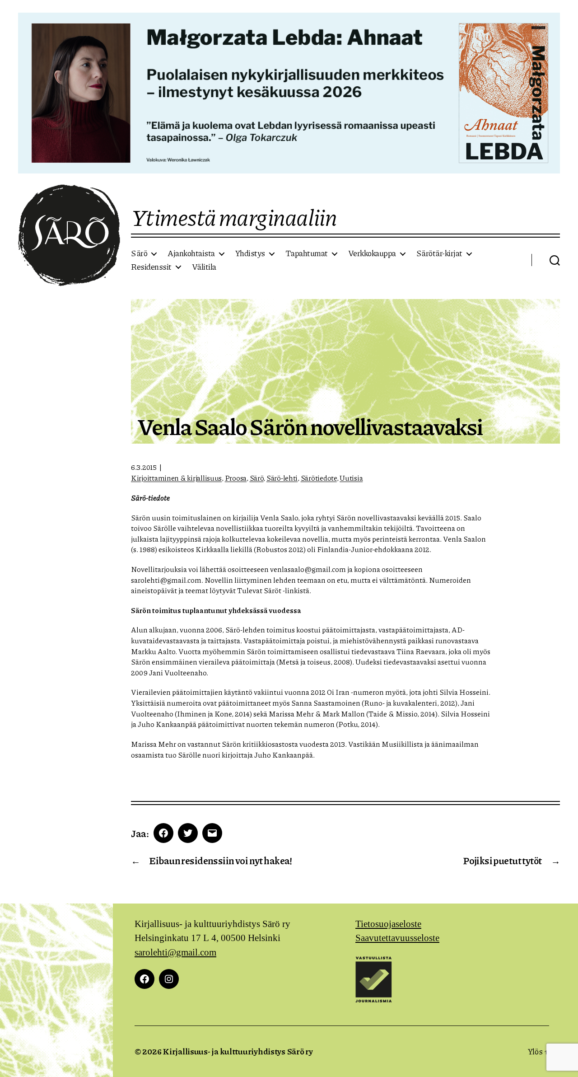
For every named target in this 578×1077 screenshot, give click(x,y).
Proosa (236, 478)
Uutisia (351, 478)
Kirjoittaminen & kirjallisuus (176, 478)
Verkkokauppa (372, 253)
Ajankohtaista (191, 253)
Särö (139, 253)
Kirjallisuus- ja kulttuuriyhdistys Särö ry (238, 1051)
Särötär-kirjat (439, 253)
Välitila (204, 267)
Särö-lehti (282, 478)
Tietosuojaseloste (388, 924)
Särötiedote (319, 478)
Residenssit (151, 267)
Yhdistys (250, 253)
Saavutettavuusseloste (397, 938)
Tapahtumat (306, 253)
